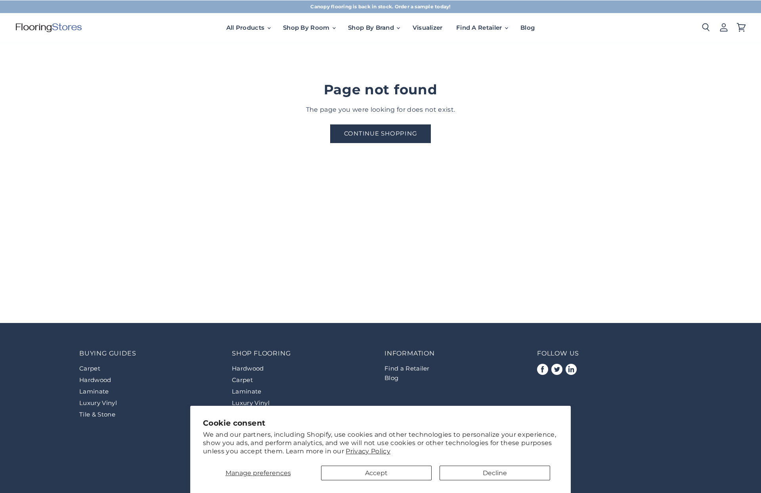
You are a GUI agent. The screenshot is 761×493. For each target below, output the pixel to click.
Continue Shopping (380, 133)
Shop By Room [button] (307, 27)
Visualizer (428, 27)
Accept (376, 473)
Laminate (94, 391)
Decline (495, 473)
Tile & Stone (97, 414)
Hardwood (95, 380)
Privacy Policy (368, 451)
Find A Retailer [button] (480, 27)
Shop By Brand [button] (372, 27)
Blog (527, 27)
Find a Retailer (407, 368)
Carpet (89, 368)
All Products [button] (246, 27)
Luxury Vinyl (98, 403)
